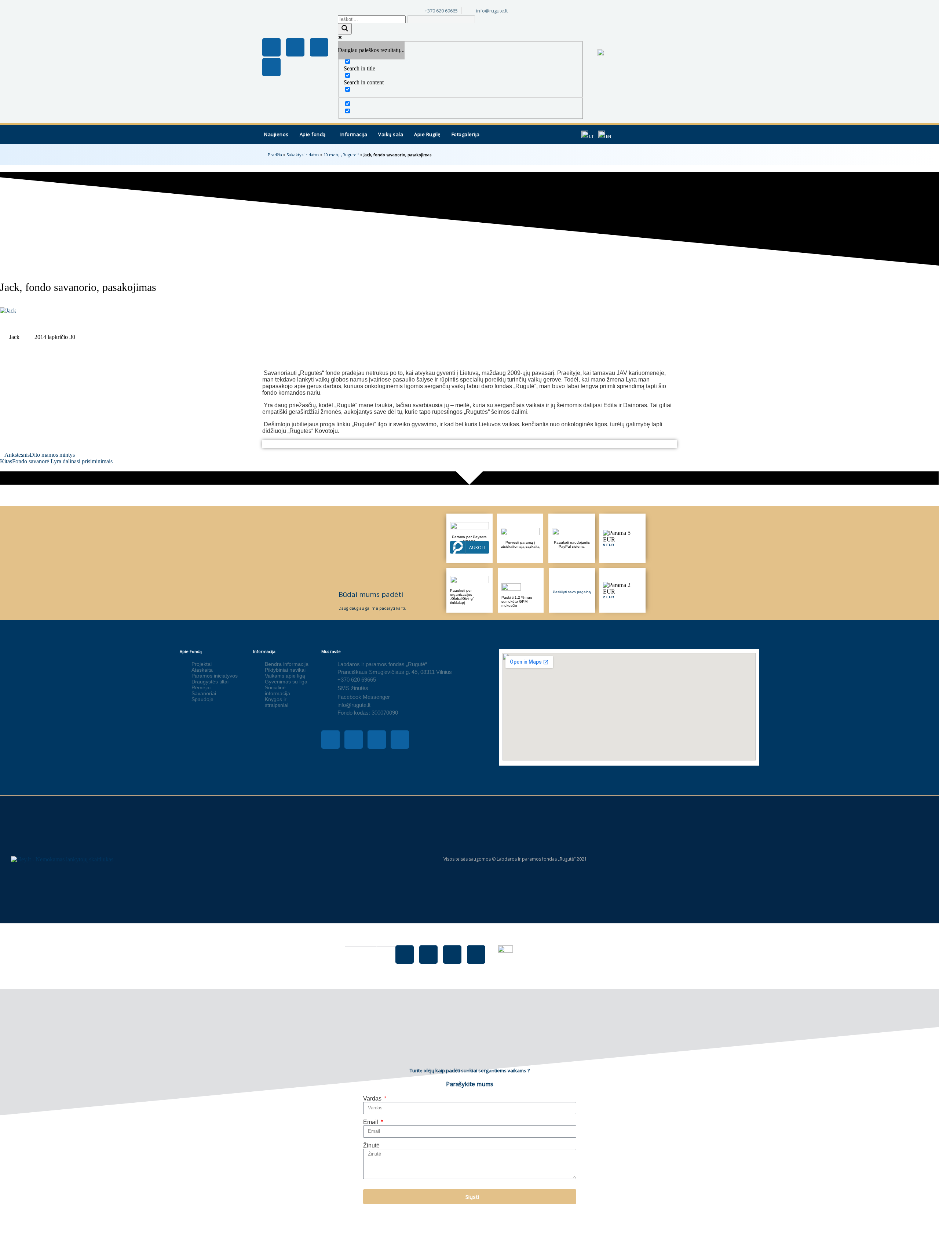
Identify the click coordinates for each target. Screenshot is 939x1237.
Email (371, 1122)
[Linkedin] (271, 67)
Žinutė (371, 1145)
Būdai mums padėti (371, 594)
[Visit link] (622, 538)
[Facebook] (404, 954)
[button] (314, 134)
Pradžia (275, 154)
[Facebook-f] (271, 47)
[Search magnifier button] (345, 28)
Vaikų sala (390, 134)
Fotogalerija (466, 134)
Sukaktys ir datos (302, 154)
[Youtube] (319, 47)
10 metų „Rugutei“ (341, 154)
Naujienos (276, 134)
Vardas (373, 1098)
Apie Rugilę (427, 134)
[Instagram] (295, 47)
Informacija (354, 134)
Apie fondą (313, 134)
